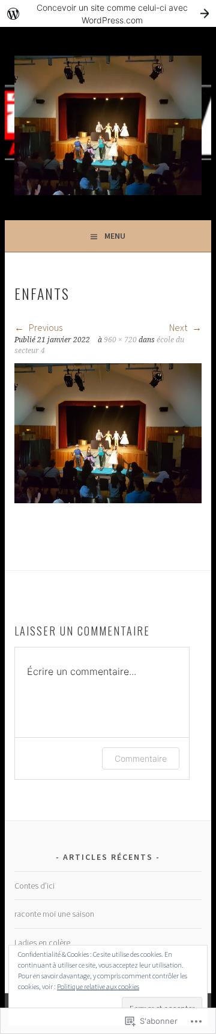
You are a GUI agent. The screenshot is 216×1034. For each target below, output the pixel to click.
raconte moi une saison (54, 913)
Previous (44, 327)
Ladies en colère (42, 942)
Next (179, 327)
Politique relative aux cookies (98, 986)
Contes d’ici (34, 885)
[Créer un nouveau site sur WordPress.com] (108, 13)
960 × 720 (120, 340)
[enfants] (107, 500)
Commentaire (141, 758)
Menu (114, 235)
